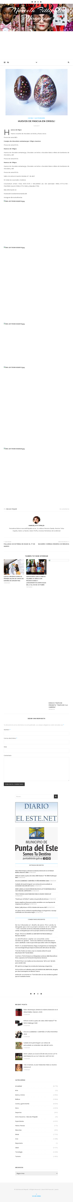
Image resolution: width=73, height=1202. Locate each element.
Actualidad (18, 1086)
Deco (17, 1108)
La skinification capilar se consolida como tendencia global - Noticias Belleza (32, 940)
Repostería (19, 1143)
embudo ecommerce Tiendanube (28, 974)
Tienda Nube (20, 951)
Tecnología (18, 1152)
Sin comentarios (64, 509)
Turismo (18, 1156)
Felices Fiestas (20, 1125)
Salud (17, 1148)
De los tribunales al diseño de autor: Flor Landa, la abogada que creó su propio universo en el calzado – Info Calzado (36, 927)
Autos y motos (20, 1095)
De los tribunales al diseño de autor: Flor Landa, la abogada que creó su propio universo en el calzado (35, 929)
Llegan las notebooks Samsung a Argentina (38, 966)
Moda (17, 1134)
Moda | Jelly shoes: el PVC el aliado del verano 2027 (31, 907)
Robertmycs (20, 961)
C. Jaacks (55, 1189)
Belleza (17, 1099)
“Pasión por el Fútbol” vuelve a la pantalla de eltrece (31, 899)
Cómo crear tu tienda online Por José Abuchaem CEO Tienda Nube (33, 952)
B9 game (18, 966)
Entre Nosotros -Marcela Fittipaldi (26, 1117)
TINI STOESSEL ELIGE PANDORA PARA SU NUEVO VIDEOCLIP (33, 894)
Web (5, 747)
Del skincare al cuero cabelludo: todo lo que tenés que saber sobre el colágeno (35, 941)
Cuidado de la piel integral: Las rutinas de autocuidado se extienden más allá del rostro (33, 885)
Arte (16, 1090)
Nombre (7, 730)
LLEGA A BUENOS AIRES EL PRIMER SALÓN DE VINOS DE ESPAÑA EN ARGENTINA (14, 578)
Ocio (16, 1139)
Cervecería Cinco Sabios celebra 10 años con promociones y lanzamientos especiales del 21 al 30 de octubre (36, 581)
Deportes (18, 1112)
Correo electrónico (10, 738)
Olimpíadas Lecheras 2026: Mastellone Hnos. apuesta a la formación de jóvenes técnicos (36, 957)
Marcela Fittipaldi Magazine (36, 13)
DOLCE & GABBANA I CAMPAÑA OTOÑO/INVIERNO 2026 (32, 881)
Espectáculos (19, 1121)
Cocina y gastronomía (36, 118)
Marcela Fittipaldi (11, 509)
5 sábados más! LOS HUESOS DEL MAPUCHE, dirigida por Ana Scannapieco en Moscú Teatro (36, 970)
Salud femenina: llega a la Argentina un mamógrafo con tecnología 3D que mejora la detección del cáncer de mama (35, 946)
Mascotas (18, 1130)
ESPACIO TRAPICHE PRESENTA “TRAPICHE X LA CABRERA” (58, 705)
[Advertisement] (36, 45)
